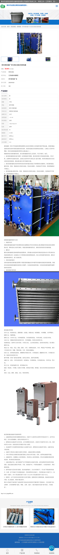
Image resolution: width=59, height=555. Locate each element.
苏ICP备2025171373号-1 (34, 537)
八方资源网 (24, 542)
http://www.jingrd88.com (7, 493)
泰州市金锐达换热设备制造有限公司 (26, 540)
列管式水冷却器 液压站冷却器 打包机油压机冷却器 (15, 526)
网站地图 (41, 542)
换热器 (19, 26)
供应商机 (13, 26)
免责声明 (30, 542)
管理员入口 (36, 542)
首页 (8, 26)
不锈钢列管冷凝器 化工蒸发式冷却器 (44, 526)
